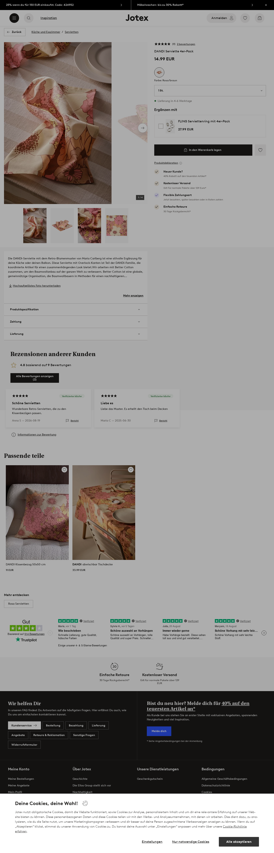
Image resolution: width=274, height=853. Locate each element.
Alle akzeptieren (239, 842)
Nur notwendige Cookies (190, 842)
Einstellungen (152, 842)
